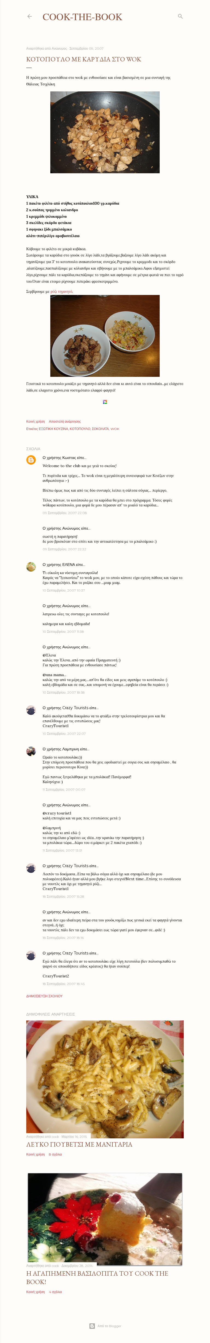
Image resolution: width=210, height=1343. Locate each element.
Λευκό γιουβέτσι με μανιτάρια (79, 1144)
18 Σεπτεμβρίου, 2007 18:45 (63, 984)
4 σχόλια (55, 1292)
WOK (114, 429)
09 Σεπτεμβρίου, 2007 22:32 (64, 549)
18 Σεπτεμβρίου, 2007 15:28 (63, 896)
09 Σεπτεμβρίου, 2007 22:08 (65, 513)
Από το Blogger (109, 1326)
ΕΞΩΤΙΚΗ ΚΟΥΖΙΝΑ (53, 429)
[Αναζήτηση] (180, 15)
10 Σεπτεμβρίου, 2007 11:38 (63, 631)
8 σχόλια (55, 1154)
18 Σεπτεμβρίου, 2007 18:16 (63, 938)
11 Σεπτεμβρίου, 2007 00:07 (64, 789)
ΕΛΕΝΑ (68, 564)
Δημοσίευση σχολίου (44, 996)
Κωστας (69, 457)
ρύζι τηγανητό (61, 291)
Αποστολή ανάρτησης (65, 421)
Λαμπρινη (70, 749)
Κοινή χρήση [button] (35, 421)
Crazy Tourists (75, 707)
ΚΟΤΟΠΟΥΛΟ (80, 429)
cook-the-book (82, 16)
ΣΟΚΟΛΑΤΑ (100, 429)
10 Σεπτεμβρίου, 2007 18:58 (64, 692)
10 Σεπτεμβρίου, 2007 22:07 (64, 734)
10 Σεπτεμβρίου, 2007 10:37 (64, 590)
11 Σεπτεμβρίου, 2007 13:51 (62, 850)
